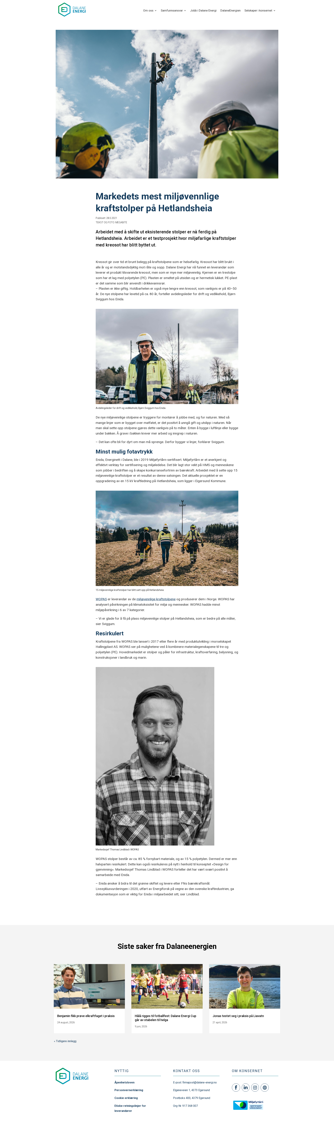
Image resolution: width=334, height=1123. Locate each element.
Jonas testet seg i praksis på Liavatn (238, 1016)
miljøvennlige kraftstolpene (156, 599)
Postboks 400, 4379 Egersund (191, 1098)
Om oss (148, 10)
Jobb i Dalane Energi (203, 10)
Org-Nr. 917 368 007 (185, 1105)
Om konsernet (247, 1071)
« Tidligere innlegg (65, 1041)
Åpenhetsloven (124, 1082)
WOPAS (101, 599)
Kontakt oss (186, 1071)
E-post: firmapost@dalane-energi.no (195, 1082)
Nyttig (121, 1071)
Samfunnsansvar (172, 10)
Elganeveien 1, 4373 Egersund (191, 1090)
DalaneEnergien (230, 10)
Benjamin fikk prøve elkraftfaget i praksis (86, 1016)
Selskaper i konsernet (258, 10)
